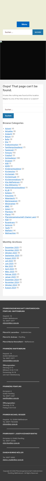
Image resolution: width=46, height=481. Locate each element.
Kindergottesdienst (13, 169)
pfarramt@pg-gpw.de (11, 323)
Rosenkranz (10, 222)
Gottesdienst (10, 158)
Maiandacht (10, 198)
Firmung (8, 153)
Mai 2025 (9, 266)
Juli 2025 (9, 261)
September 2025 (12, 255)
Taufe (7, 228)
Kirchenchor (10, 171)
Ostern (8, 209)
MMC (7, 206)
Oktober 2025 (11, 253)
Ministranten (10, 204)
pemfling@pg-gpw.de (11, 398)
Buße (7, 139)
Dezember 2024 (12, 279)
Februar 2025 (10, 274)
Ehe (6, 142)
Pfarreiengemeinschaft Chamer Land (20, 217)
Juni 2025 (9, 263)
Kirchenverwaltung (13, 179)
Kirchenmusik (10, 177)
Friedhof (8, 155)
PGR (7, 220)
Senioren (8, 225)
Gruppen (8, 161)
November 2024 (12, 282)
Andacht (8, 134)
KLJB (7, 190)
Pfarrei (8, 214)
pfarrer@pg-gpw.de (10, 424)
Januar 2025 (10, 277)
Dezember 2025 (12, 247)
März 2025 (9, 271)
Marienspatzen (11, 201)
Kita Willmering (11, 185)
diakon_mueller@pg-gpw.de (13, 460)
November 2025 (12, 250)
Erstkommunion (11, 144)
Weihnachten (10, 233)
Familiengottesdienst (14, 147)
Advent (8, 128)
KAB (6, 163)
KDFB (7, 166)
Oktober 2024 (11, 285)
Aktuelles (9, 131)
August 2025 (10, 258)
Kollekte (8, 193)
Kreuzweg (9, 195)
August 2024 (10, 288)
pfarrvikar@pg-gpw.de (11, 443)
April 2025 (9, 269)
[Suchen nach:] (17, 32)
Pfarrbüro (9, 212)
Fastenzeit (9, 150)
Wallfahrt (9, 230)
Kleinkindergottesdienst (15, 187)
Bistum (8, 136)
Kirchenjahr (10, 174)
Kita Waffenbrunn (12, 182)
